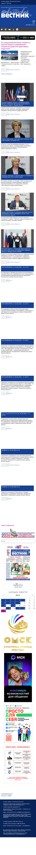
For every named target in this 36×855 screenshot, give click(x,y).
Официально (9, 280)
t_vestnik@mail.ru (26, 825)
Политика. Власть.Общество (13, 69)
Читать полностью (6, 74)
